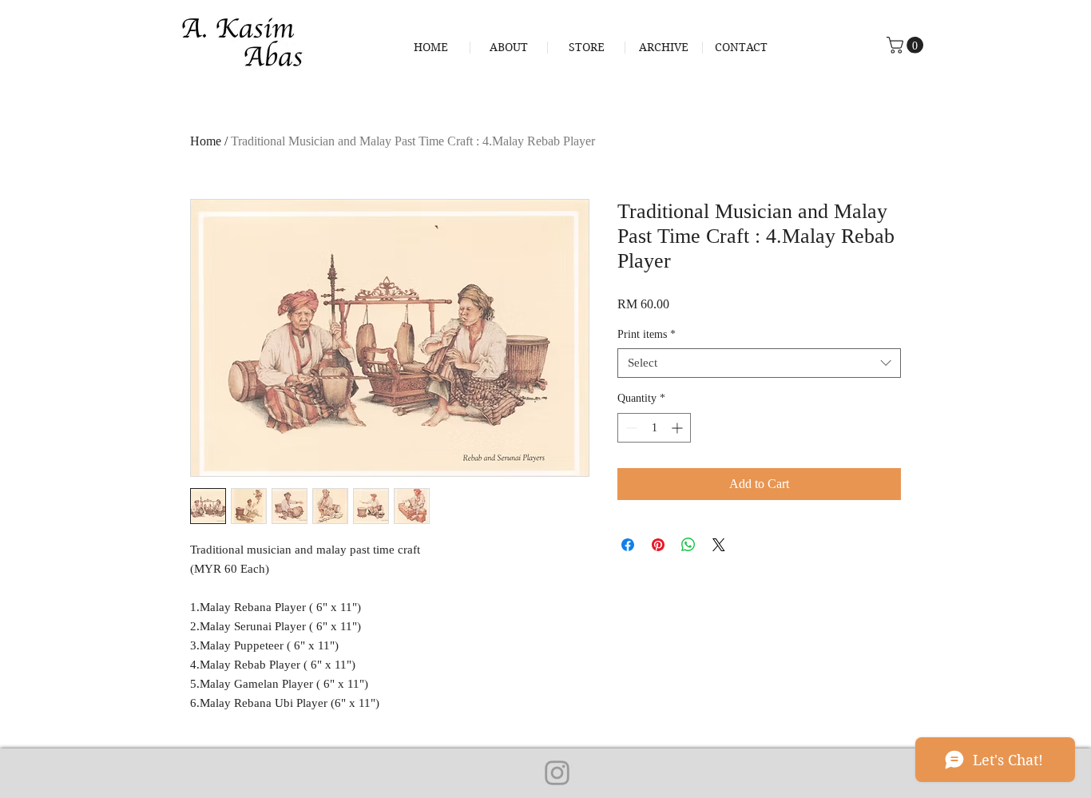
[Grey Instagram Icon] (557, 772)
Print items (646, 334)
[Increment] (678, 428)
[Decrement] (630, 428)
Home (205, 141)
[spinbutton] (654, 428)
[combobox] (759, 363)
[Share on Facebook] (627, 544)
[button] (907, 45)
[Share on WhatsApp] (688, 544)
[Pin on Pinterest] (658, 544)
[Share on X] (718, 544)
